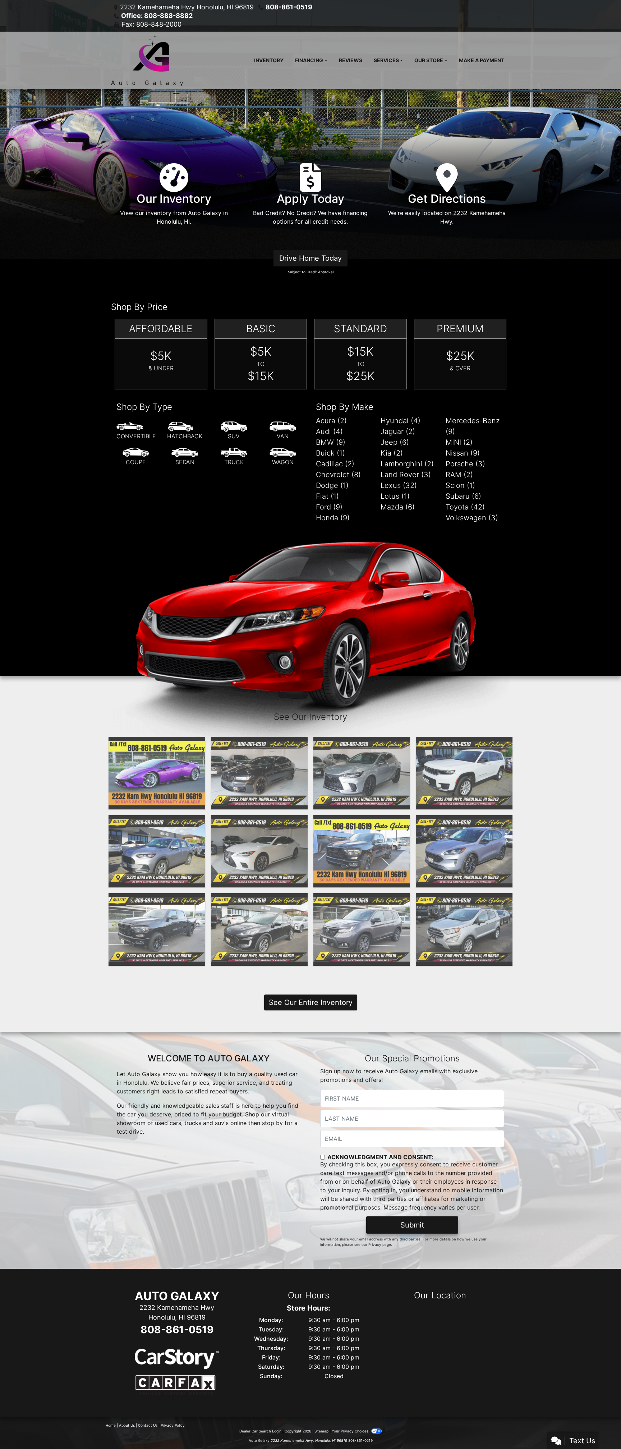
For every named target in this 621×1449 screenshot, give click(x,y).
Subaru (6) (463, 496)
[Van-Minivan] (283, 430)
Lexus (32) (399, 485)
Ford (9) (329, 507)
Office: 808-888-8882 (157, 15)
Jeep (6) (395, 442)
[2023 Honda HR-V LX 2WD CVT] (157, 851)
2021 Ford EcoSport (464, 899)
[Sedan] (184, 456)
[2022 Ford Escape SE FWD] (464, 851)
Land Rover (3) (406, 474)
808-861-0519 (289, 7)
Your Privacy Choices (350, 1431)
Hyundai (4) (400, 420)
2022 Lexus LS (259, 821)
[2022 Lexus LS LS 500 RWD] (259, 851)
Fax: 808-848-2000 (151, 24)
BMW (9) (330, 442)
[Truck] (234, 456)
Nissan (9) (463, 453)
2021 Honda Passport (361, 899)
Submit (412, 1225)
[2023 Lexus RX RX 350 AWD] (361, 773)
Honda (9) (333, 517)
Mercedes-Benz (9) (473, 426)
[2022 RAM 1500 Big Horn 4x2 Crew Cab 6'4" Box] (157, 929)
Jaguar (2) (398, 431)
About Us (127, 1425)
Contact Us (147, 1425)
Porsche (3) (465, 464)
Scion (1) (460, 485)
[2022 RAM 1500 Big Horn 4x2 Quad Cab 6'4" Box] (361, 851)
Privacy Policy (173, 1425)
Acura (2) (331, 420)
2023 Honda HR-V (157, 821)
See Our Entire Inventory (311, 1002)
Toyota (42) (465, 507)
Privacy (374, 1244)
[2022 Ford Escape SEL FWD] (259, 929)
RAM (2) (459, 474)
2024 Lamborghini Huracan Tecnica (157, 747)
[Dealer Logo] (147, 60)
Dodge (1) (332, 485)
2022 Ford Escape (464, 821)
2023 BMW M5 (259, 743)
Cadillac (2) (335, 464)
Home (111, 1425)
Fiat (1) (327, 496)
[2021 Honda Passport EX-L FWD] (361, 929)
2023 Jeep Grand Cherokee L (464, 747)
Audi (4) (329, 431)
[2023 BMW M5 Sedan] (259, 773)
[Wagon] (283, 456)
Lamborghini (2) (407, 464)
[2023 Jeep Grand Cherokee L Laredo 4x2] (464, 773)
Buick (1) (330, 453)
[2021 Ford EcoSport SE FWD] (464, 929)
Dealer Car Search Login (260, 1431)
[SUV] (234, 430)
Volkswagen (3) (472, 517)
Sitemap (321, 1431)
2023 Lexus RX (362, 743)
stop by (272, 1122)
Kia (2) (392, 453)
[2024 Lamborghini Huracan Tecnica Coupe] (157, 773)
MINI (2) (459, 442)
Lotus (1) (395, 496)
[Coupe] (136, 456)
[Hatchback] (184, 430)
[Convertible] (136, 430)
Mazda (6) (398, 507)
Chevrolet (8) (338, 474)
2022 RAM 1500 (361, 821)
